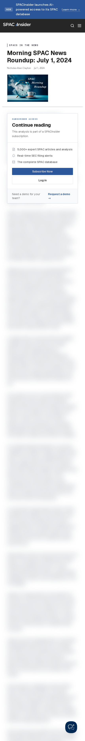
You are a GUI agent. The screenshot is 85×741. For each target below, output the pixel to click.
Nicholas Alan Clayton (19, 67)
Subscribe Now (42, 171)
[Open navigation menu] (79, 25)
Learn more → (71, 9)
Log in (43, 180)
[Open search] (72, 25)
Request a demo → (59, 196)
